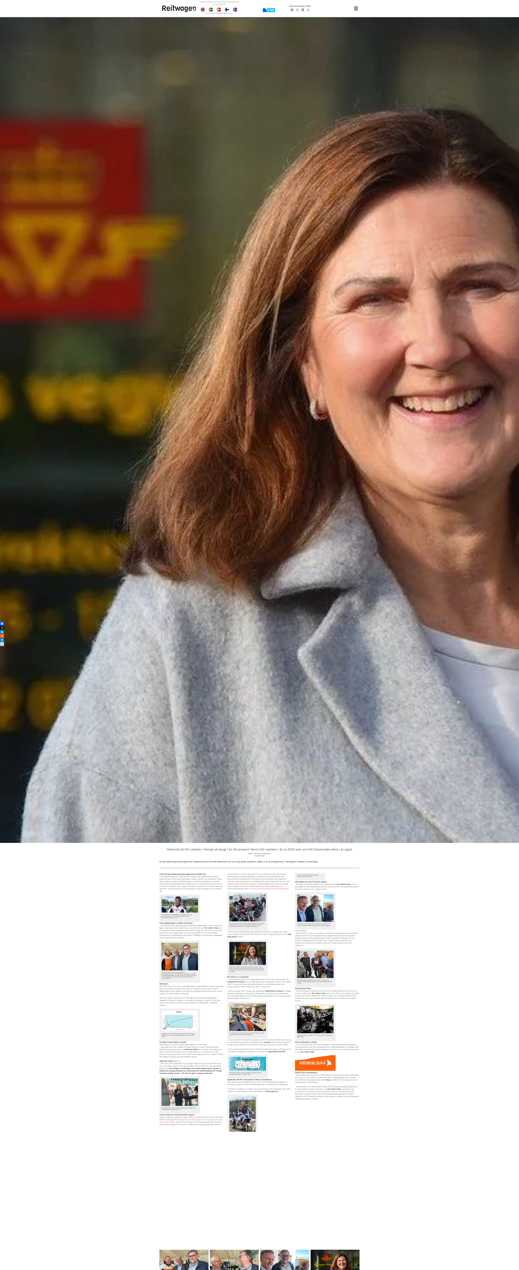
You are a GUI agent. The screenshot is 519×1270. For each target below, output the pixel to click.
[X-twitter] (308, 10)
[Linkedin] (303, 10)
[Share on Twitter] (2, 629)
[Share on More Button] (2, 645)
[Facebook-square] (292, 10)
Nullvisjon (177, 986)
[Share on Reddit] (2, 637)
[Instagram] (297, 10)
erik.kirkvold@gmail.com (224, 13)
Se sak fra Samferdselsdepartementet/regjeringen (269, 889)
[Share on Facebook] (2, 625)
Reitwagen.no (300, 1077)
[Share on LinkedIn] (2, 633)
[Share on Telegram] (2, 641)
